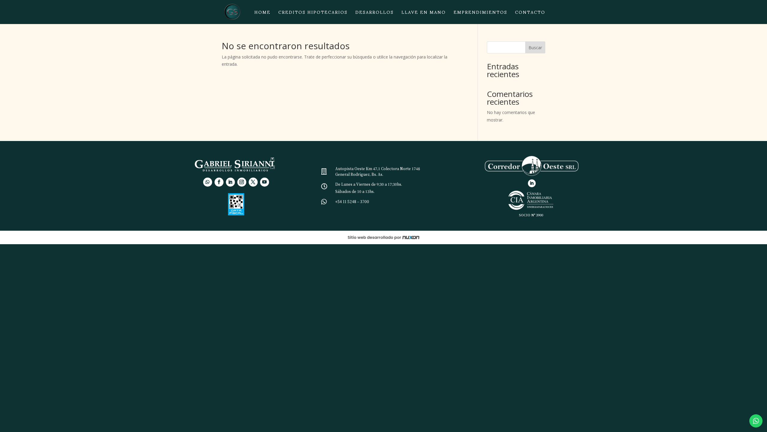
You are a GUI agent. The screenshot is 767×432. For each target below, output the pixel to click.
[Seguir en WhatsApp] (207, 182)
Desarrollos (374, 14)
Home (262, 14)
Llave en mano (423, 14)
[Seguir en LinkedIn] (230, 182)
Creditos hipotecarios (313, 14)
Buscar (535, 47)
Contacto (530, 14)
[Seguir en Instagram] (241, 182)
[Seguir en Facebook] (219, 182)
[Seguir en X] (253, 182)
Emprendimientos (480, 14)
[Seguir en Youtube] (264, 182)
